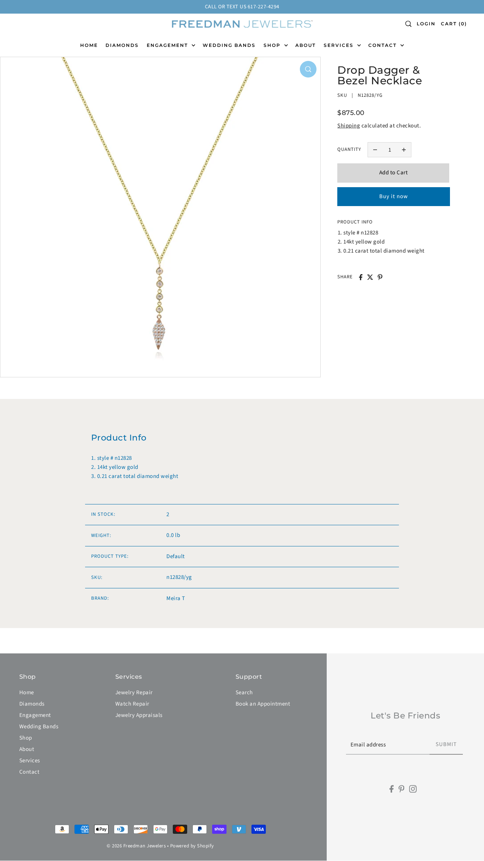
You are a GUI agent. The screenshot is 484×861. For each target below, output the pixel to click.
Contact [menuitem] (383, 45)
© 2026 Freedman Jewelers (136, 845)
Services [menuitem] (339, 45)
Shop (25, 738)
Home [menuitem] (89, 45)
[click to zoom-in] (308, 69)
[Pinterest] (402, 789)
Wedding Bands (39, 727)
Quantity (349, 149)
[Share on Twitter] (370, 277)
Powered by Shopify (192, 845)
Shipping (348, 126)
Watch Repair (132, 704)
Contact (29, 772)
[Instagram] (413, 789)
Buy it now (393, 196)
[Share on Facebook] (361, 277)
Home (26, 693)
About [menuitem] (305, 45)
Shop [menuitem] (273, 45)
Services (29, 761)
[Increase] (404, 150)
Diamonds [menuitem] (122, 45)
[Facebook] (391, 789)
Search (244, 693)
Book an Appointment (263, 704)
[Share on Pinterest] (380, 277)
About (26, 749)
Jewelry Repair (134, 693)
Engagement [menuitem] (168, 45)
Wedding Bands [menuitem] (229, 45)
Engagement (35, 715)
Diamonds (32, 704)
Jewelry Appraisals (139, 715)
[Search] (408, 24)
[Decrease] (375, 150)
